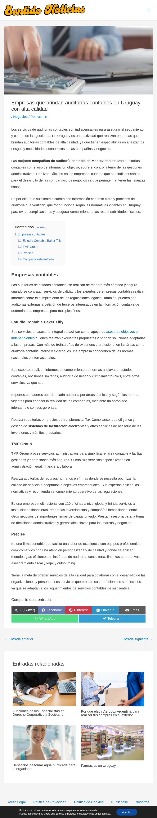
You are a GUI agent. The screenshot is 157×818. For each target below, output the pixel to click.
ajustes (106, 813)
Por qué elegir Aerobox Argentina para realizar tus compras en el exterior (110, 713)
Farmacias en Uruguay (98, 765)
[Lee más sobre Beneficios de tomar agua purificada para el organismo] (44, 742)
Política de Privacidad (49, 802)
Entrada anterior (18, 639)
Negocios (20, 117)
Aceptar (127, 812)
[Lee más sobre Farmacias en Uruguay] (113, 742)
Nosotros (142, 802)
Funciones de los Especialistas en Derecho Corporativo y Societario (39, 712)
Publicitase (119, 802)
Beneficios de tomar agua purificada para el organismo (44, 767)
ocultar (41, 227)
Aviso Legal (17, 802)
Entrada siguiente (137, 639)
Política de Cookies (89, 802)
